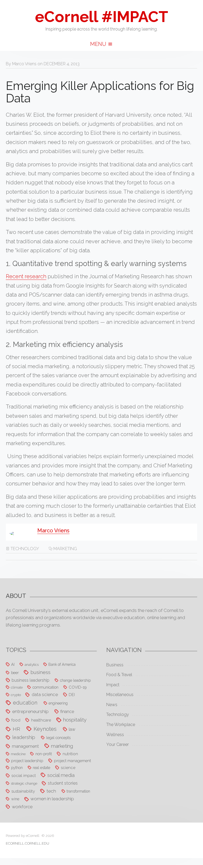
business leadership (30, 680)
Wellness (115, 734)
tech (51, 791)
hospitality (75, 720)
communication (45, 687)
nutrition (70, 753)
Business (114, 664)
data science (45, 694)
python (17, 767)
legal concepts (58, 737)
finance (67, 711)
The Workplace (120, 724)
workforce (22, 806)
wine (15, 799)
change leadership (75, 680)
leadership (23, 737)
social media (61, 775)
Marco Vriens (24, 63)
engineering (58, 703)
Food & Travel (119, 674)
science (68, 767)
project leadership (27, 760)
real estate (41, 767)
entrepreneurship (30, 711)
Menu (99, 44)
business (40, 672)
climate (17, 687)
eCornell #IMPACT (101, 16)
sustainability (23, 791)
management (25, 746)
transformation (78, 791)
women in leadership (52, 798)
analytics (32, 664)
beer (15, 672)
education (25, 703)
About (16, 595)
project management (72, 760)
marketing (65, 548)
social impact (23, 775)
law (72, 729)
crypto (16, 695)
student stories (63, 783)
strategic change (24, 783)
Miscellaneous (119, 694)
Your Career (117, 744)
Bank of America (62, 664)
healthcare (41, 720)
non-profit (43, 753)
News (111, 704)
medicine (18, 754)
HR (16, 729)
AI (13, 664)
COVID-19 (78, 687)
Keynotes (45, 729)
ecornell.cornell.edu (27, 843)
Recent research (26, 276)
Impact (112, 684)
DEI (72, 694)
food (15, 720)
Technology (25, 548)
